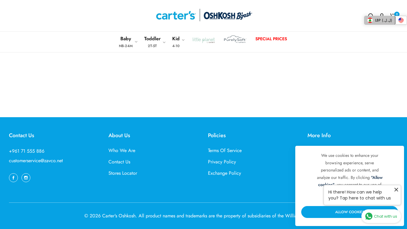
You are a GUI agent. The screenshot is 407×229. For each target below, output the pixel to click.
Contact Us (119, 161)
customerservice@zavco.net (36, 160)
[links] (14, 177)
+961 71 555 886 (26, 151)
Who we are (121, 150)
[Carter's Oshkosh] (203, 16)
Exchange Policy (224, 173)
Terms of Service (225, 150)
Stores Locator (122, 173)
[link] (128, 42)
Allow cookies (349, 212)
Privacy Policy (222, 161)
